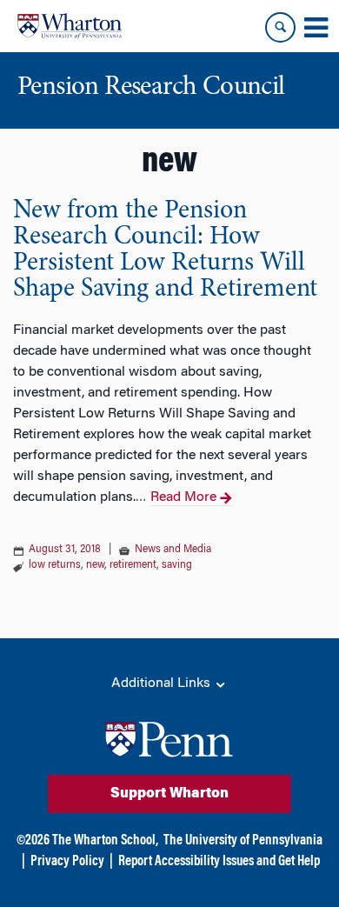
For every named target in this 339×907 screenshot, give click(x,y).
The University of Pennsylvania (242, 841)
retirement (133, 565)
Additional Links (162, 683)
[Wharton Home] (69, 26)
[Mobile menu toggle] (315, 28)
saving (177, 565)
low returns (55, 565)
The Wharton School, (105, 841)
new (95, 565)
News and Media (173, 549)
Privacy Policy (67, 862)
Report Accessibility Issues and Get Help (219, 862)
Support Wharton (169, 794)
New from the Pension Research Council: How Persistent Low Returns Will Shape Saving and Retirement (165, 250)
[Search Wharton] (280, 27)
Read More (183, 497)
